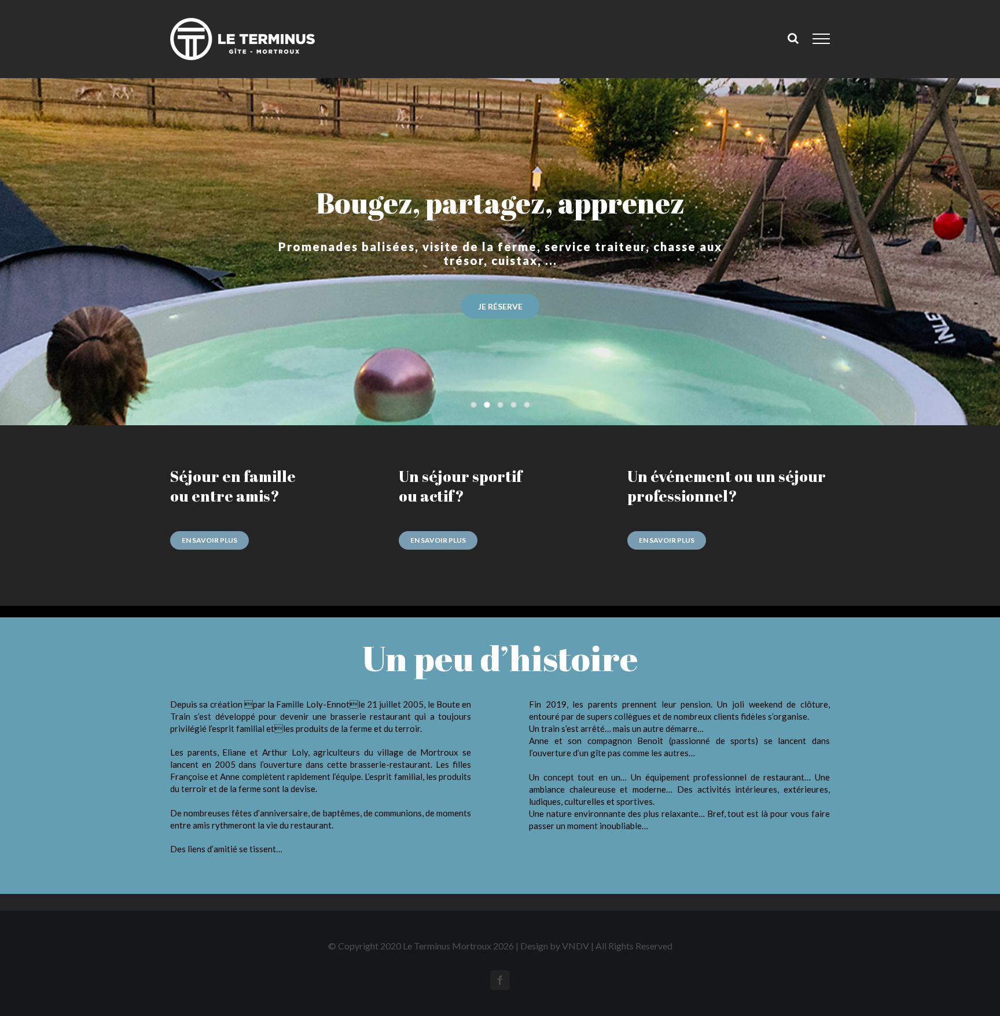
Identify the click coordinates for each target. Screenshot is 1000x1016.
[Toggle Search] (793, 38)
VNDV (575, 945)
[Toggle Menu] (821, 39)
